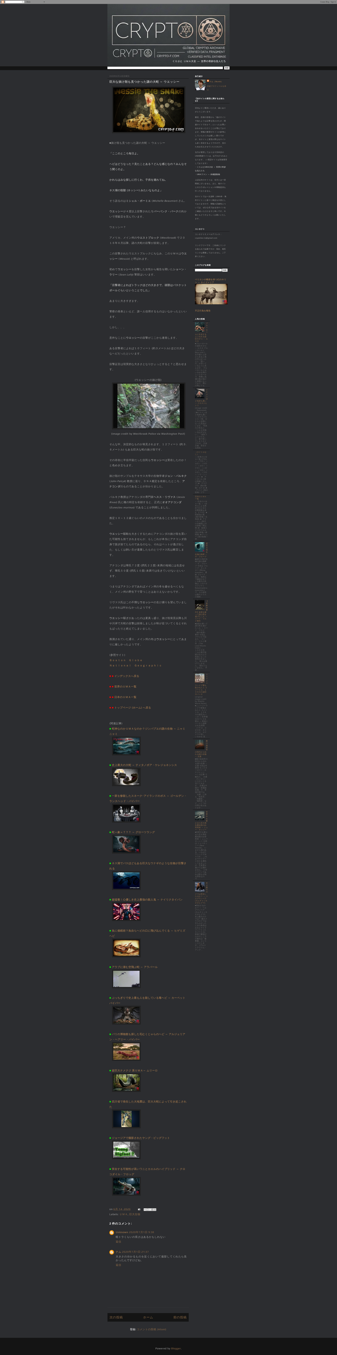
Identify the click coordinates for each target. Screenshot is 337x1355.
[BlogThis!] (147, 1209)
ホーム (148, 1317)
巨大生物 (134, 1214)
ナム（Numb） (216, 81)
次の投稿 (116, 1317)
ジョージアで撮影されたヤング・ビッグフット (141, 1137)
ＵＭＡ (123, 1214)
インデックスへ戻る (126, 675)
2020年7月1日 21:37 (135, 1251)
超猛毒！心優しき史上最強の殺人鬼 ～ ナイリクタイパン (147, 899)
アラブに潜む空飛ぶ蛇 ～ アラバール (135, 966)
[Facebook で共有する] (152, 1209)
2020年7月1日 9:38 (141, 1232)
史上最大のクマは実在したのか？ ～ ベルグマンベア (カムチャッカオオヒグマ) (201, 893)
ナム (118, 1251)
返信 (118, 1241)
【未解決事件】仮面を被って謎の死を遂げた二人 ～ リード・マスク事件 (201, 611)
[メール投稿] (139, 1209)
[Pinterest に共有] (155, 1209)
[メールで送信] (145, 1209)
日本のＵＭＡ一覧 (125, 697)
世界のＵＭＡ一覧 (125, 686)
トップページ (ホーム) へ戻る (132, 707)
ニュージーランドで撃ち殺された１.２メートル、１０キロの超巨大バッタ (201, 684)
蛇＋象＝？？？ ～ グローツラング (133, 832)
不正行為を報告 (203, 310)
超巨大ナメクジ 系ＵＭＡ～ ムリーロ (135, 1070)
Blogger (176, 1348)
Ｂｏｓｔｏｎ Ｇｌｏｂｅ (126, 660)
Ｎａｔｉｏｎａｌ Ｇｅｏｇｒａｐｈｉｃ (135, 665)
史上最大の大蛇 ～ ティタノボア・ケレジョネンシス (144, 764)
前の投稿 (180, 1317)
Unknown (122, 1232)
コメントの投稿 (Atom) (151, 1329)
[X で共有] (150, 1209)
